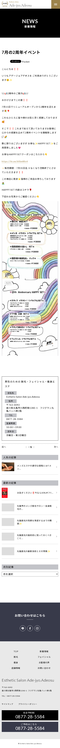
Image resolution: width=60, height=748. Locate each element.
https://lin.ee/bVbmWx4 (15, 161)
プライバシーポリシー (27, 704)
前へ (4, 447)
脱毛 (16, 657)
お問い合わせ (44, 668)
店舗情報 (16, 668)
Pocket (26, 61)
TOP (16, 651)
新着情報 (44, 651)
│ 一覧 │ (30, 447)
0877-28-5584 (13, 696)
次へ (56, 447)
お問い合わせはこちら (30, 615)
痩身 (16, 662)
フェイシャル (44, 657)
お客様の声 (44, 662)
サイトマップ (7, 704)
